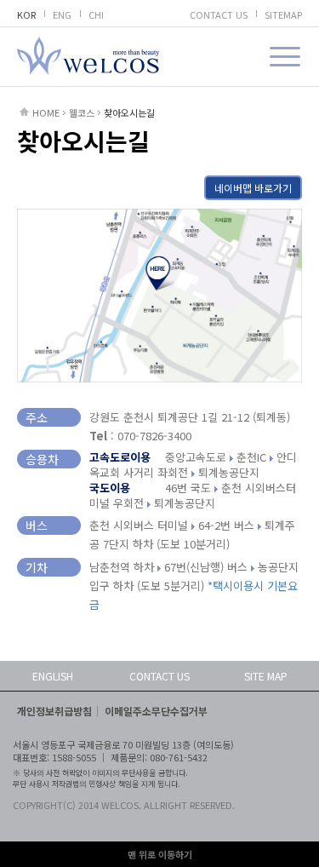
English (52, 676)
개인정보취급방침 (54, 710)
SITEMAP (283, 15)
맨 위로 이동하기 (160, 854)
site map (266, 676)
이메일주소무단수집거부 (156, 710)
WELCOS (88, 56)
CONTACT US (219, 15)
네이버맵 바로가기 (253, 188)
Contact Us (159, 676)
